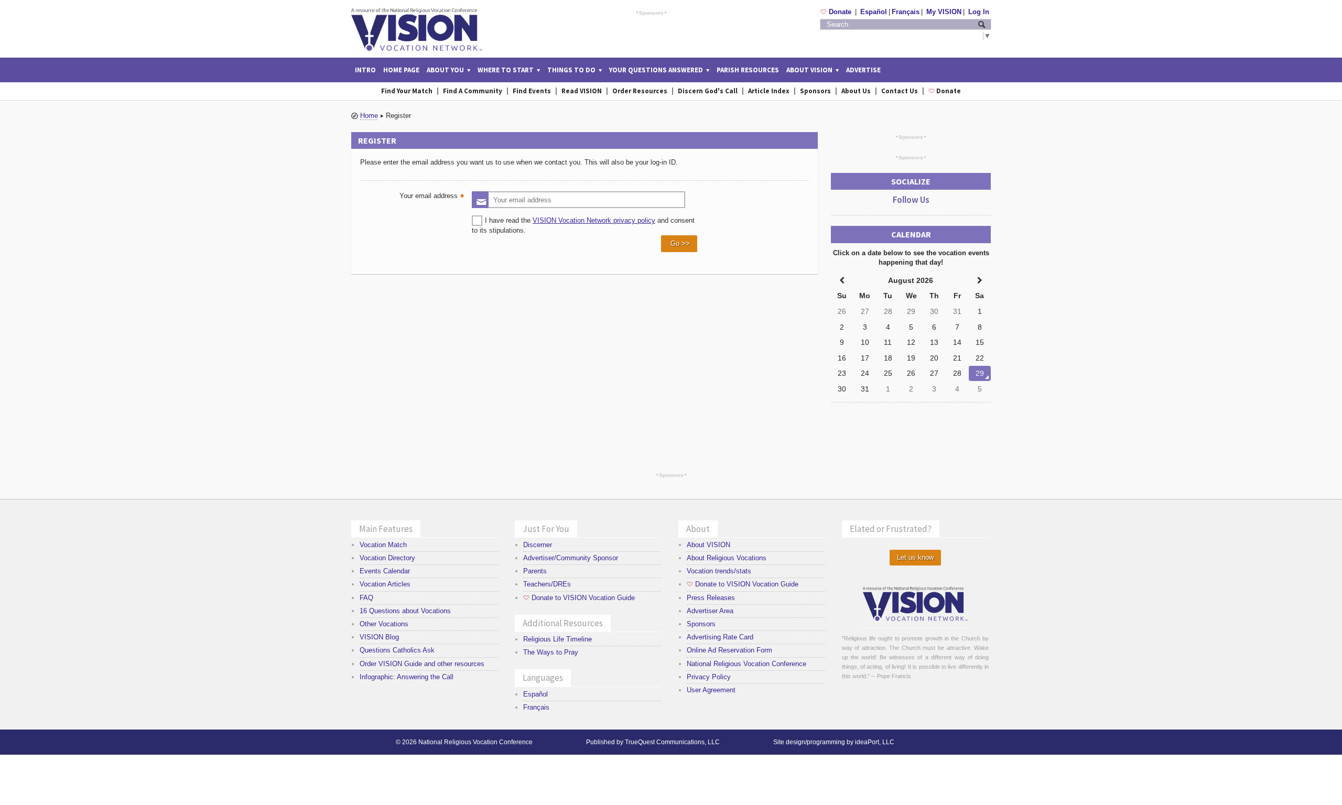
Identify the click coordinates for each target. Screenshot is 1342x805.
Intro (365, 70)
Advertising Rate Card (720, 637)
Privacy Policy (709, 677)
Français (905, 12)
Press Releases (711, 598)
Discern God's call (708, 90)
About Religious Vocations (726, 558)
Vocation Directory (387, 558)
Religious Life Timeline (557, 639)
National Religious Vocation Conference (746, 664)
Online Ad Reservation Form (729, 650)
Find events (532, 90)
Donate (836, 12)
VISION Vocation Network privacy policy (594, 220)
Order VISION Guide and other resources (422, 664)
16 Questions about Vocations (405, 611)
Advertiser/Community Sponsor (570, 558)
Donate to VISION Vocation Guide (579, 598)
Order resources (639, 90)
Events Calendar (385, 571)
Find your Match (406, 90)
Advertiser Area (710, 611)
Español (873, 12)
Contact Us (899, 90)
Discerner (537, 545)
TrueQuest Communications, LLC (672, 742)
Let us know (915, 557)
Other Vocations (384, 624)
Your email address (433, 197)
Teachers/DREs (547, 584)
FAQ (366, 598)
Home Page (401, 70)
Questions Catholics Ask (397, 650)
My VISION (943, 12)
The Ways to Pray (550, 652)
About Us (856, 90)
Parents (535, 571)
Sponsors (651, 12)
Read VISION (581, 90)
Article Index (768, 90)
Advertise (863, 70)
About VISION (708, 545)
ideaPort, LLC (874, 742)
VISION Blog (379, 637)
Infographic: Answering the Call (406, 677)
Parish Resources (748, 70)
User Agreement (711, 690)
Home (369, 115)
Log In (978, 12)
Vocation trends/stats (719, 571)
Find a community (472, 90)
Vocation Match (383, 545)
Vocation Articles (385, 584)
